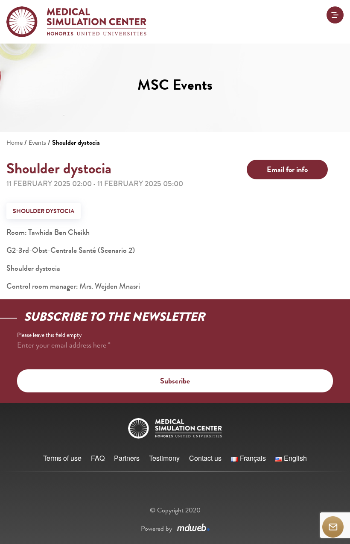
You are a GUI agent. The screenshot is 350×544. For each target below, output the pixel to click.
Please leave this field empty (49, 334)
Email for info (287, 169)
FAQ (98, 458)
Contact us (205, 458)
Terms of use (62, 458)
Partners (127, 458)
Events (37, 142)
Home (14, 142)
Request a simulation (333, 527)
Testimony (164, 458)
